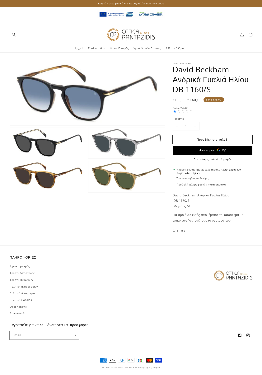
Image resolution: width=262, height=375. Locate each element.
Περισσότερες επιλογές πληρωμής (213, 159)
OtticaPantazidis (120, 367)
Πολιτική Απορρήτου (23, 293)
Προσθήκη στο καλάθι (212, 139)
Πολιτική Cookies (21, 300)
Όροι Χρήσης (18, 306)
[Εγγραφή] (74, 335)
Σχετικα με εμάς (20, 266)
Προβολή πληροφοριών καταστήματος (201, 184)
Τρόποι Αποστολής (22, 273)
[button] (14, 34)
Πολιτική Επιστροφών (24, 286)
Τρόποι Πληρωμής (22, 280)
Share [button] (181, 230)
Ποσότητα (178, 118)
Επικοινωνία (18, 313)
